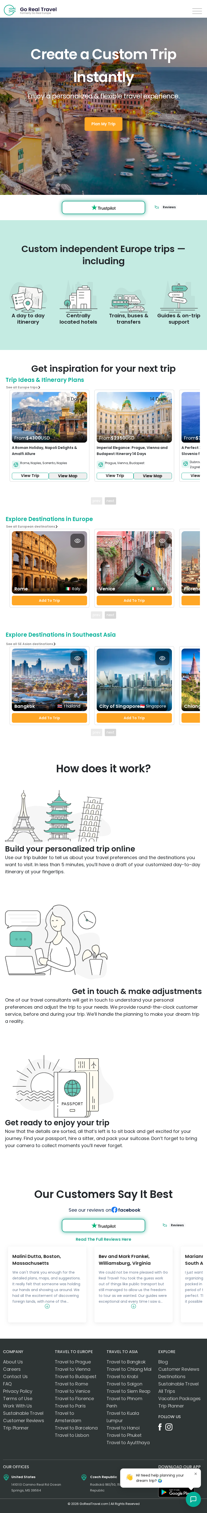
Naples (36, 463)
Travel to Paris (70, 1406)
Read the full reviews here (103, 1239)
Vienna (122, 463)
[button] (193, 1499)
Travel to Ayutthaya (128, 1442)
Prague (110, 463)
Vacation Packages (179, 1398)
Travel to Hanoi (123, 1428)
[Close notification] (196, 1474)
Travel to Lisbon (72, 1435)
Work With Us (17, 1406)
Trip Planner (16, 1428)
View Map (67, 476)
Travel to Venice (72, 1391)
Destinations (171, 1376)
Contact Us (15, 1376)
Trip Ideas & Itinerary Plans (45, 380)
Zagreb (195, 467)
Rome (24, 463)
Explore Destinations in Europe (49, 519)
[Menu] (197, 11)
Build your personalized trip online (70, 848)
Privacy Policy (17, 1391)
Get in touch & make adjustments (137, 991)
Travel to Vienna (72, 1369)
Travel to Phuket (124, 1435)
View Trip (30, 475)
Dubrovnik (197, 462)
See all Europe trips (22, 387)
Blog (163, 1362)
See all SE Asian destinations (29, 644)
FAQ (7, 1384)
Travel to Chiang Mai (129, 1369)
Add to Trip (49, 600)
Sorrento (48, 463)
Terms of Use (17, 1398)
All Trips (166, 1391)
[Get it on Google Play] (176, 1492)
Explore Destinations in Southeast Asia (61, 635)
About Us (13, 1362)
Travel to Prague (73, 1362)
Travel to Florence (74, 1398)
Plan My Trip (103, 124)
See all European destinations (30, 526)
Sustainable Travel (23, 1413)
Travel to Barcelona (76, 1428)
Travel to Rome (71, 1384)
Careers (12, 1369)
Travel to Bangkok (126, 1362)
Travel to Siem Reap (128, 1391)
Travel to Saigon (124, 1384)
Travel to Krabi (122, 1376)
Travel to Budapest (75, 1376)
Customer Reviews (23, 1420)
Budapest (136, 463)
